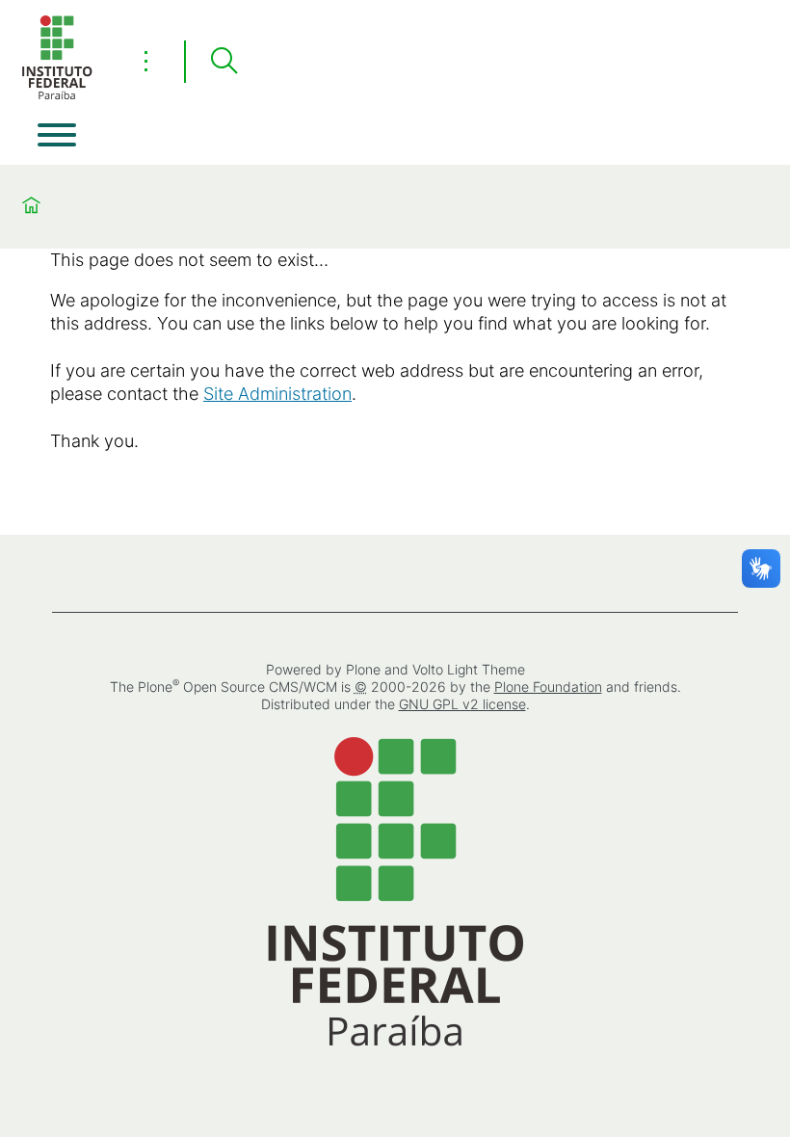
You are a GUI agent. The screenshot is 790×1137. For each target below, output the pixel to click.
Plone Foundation (548, 686)
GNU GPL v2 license (462, 704)
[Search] (224, 62)
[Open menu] (57, 134)
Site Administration (277, 393)
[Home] (56, 96)
